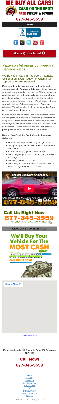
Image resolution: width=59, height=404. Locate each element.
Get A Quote (29, 386)
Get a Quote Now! (28, 53)
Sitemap (29, 396)
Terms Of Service (29, 393)
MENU (29, 24)
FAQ (29, 388)
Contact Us (29, 381)
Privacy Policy (29, 391)
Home (29, 375)
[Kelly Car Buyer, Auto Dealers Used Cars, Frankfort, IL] (29, 33)
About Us (30, 378)
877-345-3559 (29, 19)
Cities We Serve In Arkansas (29, 228)
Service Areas (29, 383)
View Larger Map (30, 335)
